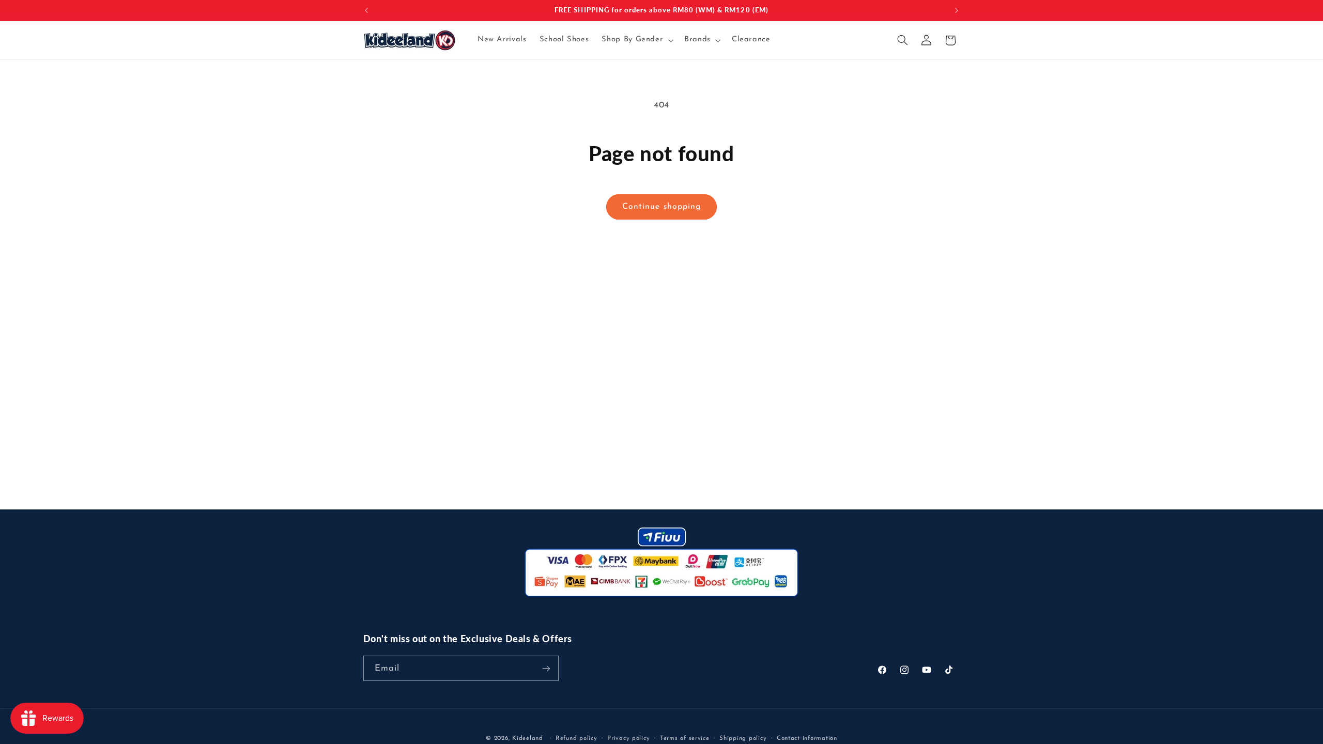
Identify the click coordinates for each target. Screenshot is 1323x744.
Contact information (807, 738)
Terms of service (685, 738)
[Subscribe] (546, 668)
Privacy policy (628, 738)
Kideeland (527, 738)
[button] (636, 40)
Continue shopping (661, 207)
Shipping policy (742, 738)
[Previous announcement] (366, 10)
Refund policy (576, 738)
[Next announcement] (956, 10)
